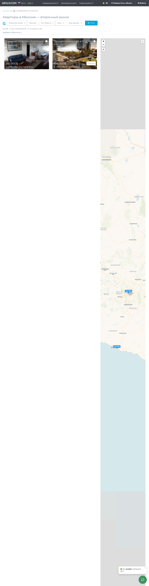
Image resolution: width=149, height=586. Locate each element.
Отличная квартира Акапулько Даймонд (24, 43)
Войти (142, 3)
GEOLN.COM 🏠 (9, 11)
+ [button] (103, 41)
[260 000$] (117, 349)
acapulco (8, 48)
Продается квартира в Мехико (73, 41)
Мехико (57, 44)
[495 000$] (128, 293)
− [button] (103, 44)
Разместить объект (122, 3)
